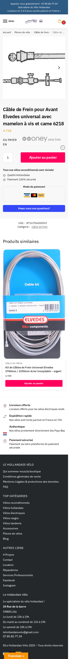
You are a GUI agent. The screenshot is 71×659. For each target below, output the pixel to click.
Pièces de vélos (12, 533)
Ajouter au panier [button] (33, 383)
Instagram (9, 585)
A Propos (8, 554)
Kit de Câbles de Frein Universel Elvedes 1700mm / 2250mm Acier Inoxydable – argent (33, 369)
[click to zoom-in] (34, 68)
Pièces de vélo (22, 32)
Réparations (10, 570)
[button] (60, 21)
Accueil (7, 32)
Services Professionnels (18, 575)
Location (8, 565)
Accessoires (10, 528)
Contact (8, 560)
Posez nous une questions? (34, 208)
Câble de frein (41, 32)
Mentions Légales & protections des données (31, 481)
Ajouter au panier (43, 157)
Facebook (9, 580)
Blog (5, 538)
